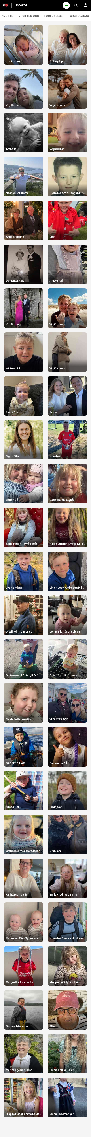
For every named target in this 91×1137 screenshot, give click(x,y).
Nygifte (7, 16)
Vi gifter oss (29, 16)
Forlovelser (54, 16)
